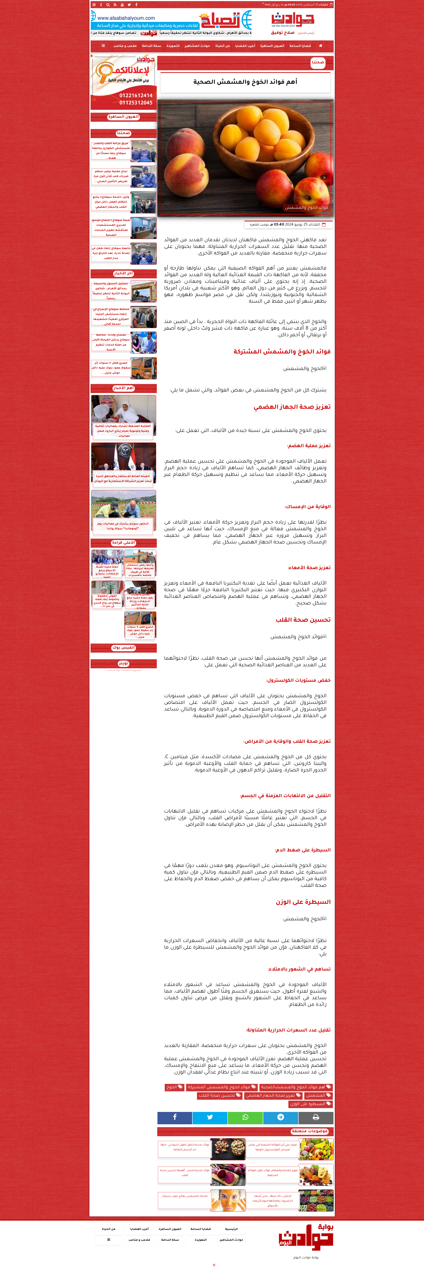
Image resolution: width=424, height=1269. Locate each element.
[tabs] (94, 4)
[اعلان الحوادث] (124, 109)
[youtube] (122, 4)
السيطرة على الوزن (308, 1104)
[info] (101, 4)
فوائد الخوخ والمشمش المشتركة (219, 1087)
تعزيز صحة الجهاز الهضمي (271, 1096)
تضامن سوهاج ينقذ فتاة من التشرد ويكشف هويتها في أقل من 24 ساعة (138, 33)
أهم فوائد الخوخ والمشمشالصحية (293, 1087)
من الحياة (222, 46)
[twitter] (129, 4)
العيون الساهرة (272, 46)
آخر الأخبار (123, 274)
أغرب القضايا (245, 46)
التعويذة (172, 46)
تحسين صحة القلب (217, 1096)
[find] (108, 4)
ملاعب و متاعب (124, 46)
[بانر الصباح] (171, 20)
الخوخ (172, 1087)
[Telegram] (280, 1118)
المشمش (316, 1096)
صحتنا (318, 63)
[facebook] (136, 4)
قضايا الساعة (300, 46)
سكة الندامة (151, 46)
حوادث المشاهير (197, 46)
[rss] (115, 4)
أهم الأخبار (124, 388)
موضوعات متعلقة (309, 1132)
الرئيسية (231, 1229)
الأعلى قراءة (123, 543)
